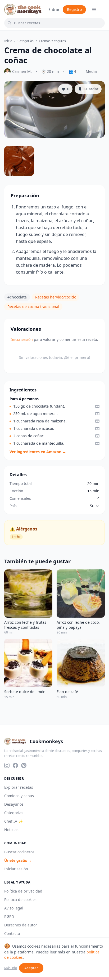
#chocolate (17, 297)
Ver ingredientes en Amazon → (38, 451)
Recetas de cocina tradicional (33, 306)
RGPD (9, 916)
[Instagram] (7, 765)
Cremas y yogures (52, 41)
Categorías (25, 41)
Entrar (54, 9)
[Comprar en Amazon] (97, 406)
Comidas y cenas (19, 795)
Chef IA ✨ (13, 821)
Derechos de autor (20, 924)
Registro (74, 9)
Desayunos (14, 804)
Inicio (8, 41)
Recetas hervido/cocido (55, 297)
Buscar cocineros (19, 851)
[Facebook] (15, 765)
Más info (10, 968)
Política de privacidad (23, 891)
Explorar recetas (18, 787)
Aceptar (31, 967)
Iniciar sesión (16, 868)
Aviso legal (13, 908)
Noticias (11, 829)
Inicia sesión (22, 339)
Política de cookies (20, 899)
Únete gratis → (18, 860)
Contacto (12, 933)
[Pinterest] (23, 765)
